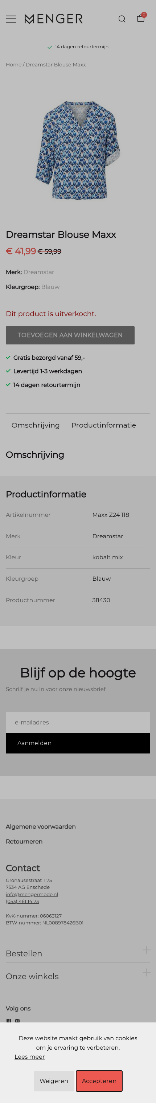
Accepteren (99, 1081)
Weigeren (54, 1081)
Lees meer (30, 1057)
